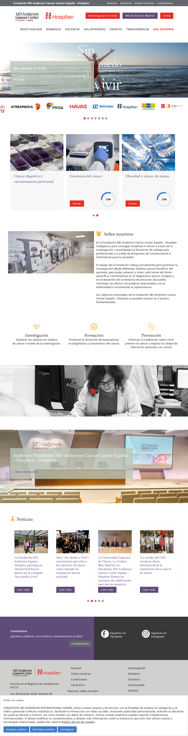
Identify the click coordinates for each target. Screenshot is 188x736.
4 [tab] (95, 118)
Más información (25, 472)
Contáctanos (165, 3)
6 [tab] (103, 118)
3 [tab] (92, 118)
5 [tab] (99, 118)
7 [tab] (106, 118)
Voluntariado (95, 29)
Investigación (136, 668)
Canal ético (78, 685)
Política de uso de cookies (78, 722)
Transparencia (137, 29)
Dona (166, 15)
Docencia (72, 29)
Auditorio (126, 3)
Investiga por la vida (103, 15)
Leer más (23, 589)
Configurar (67, 729)
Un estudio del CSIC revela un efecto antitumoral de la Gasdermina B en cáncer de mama (155, 565)
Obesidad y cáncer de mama (147, 176)
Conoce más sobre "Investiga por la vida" (36, 92)
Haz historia (163, 29)
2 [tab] (88, 118)
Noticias (112, 3)
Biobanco (53, 29)
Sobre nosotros (144, 3)
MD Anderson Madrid (140, 15)
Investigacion (31, 29)
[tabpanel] (94, 79)
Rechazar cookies (43, 729)
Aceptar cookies (16, 729)
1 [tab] (85, 118)
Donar (77, 203)
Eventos (116, 29)
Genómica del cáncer (86, 176)
